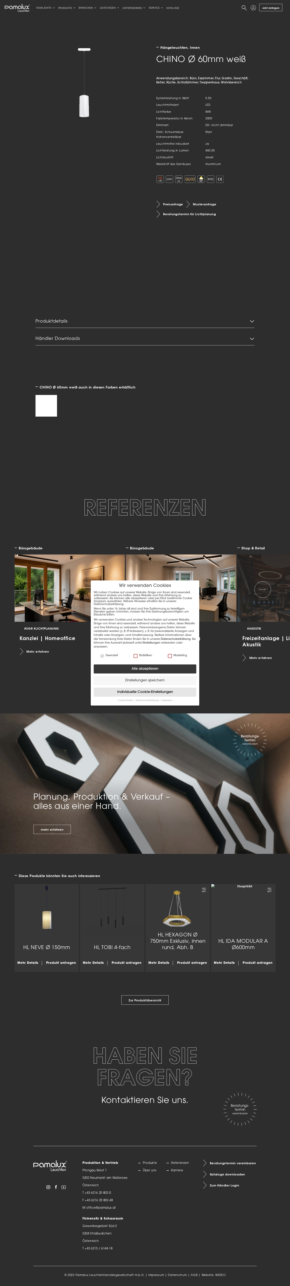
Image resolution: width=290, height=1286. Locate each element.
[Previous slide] (27, 589)
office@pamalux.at (101, 1208)
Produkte (150, 1163)
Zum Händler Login (224, 1185)
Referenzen (180, 1163)
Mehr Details (27, 963)
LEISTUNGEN (108, 7)
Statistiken (145, 655)
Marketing (180, 655)
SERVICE (154, 7)
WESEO (220, 1275)
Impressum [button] (167, 700)
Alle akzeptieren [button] (145, 669)
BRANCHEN (86, 7)
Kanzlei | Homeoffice (47, 638)
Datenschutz (177, 1275)
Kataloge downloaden (227, 1174)
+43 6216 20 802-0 (98, 1193)
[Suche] (245, 8)
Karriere (177, 1170)
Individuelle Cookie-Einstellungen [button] (145, 692)
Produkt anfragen (61, 963)
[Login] (254, 8)
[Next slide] (262, 589)
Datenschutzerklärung (176, 639)
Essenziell (112, 655)
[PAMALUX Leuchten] (17, 8)
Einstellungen (151, 642)
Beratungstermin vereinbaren (233, 1163)
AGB (194, 1275)
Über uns (149, 1170)
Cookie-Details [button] (125, 700)
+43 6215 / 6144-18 (99, 1248)
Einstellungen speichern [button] (145, 680)
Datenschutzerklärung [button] (147, 700)
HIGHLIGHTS (43, 7)
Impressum (156, 1275)
